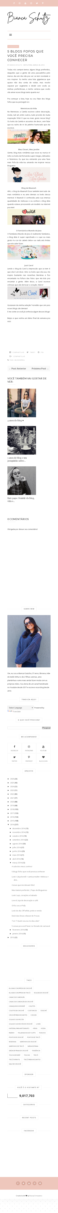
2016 (12, 817)
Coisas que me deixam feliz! (23, 885)
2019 (12, 805)
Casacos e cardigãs (17, 997)
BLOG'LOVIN (43, 761)
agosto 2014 (17, 843)
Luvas (38, 1024)
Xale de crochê (15, 1064)
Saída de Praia (33, 1046)
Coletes (32, 1006)
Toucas (27, 1055)
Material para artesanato (19, 1028)
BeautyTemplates (35, 1196)
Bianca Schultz (16, 65)
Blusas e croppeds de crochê (20, 988)
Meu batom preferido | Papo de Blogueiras (29, 890)
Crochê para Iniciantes (18, 1015)
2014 (12, 824)
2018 (12, 809)
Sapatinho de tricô (16, 1046)
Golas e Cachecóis (16, 1019)
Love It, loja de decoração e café (25, 900)
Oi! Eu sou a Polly (19, 905)
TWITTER (14, 761)
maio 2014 (16, 855)
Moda (43, 1028)
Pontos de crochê (16, 1037)
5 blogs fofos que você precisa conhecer (28, 871)
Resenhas (12, 1042)
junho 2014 (16, 851)
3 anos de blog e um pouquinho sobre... (17, 459)
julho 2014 (16, 847)
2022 (12, 794)
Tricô (35, 1055)
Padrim (11, 1033)
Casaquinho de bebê (17, 1006)
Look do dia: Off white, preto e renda (27, 910)
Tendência (36, 1050)
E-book (34, 1015)
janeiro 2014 (17, 933)
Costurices (32, 1010)
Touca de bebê (14, 1055)
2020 (12, 801)
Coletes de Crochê (16, 1010)
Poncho (42, 1033)
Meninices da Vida (29, 108)
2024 (12, 786)
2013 (12, 937)
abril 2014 (16, 859)
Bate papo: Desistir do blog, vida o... (20, 499)
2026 (12, 779)
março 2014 (17, 862)
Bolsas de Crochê (41, 993)
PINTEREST (29, 761)
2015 (12, 820)
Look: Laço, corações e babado (24, 895)
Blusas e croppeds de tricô (19, 993)
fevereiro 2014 (18, 929)
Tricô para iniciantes (32, 1059)
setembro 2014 (18, 840)
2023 (12, 790)
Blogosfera (13, 46)
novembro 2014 (18, 832)
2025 (12, 782)
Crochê (43, 1010)
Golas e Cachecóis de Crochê (20, 1024)
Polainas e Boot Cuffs (26, 1033)
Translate (17, 711)
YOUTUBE (43, 751)
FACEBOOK (14, 751)
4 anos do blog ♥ (15, 420)
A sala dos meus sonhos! (22, 866)
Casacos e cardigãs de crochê (21, 1001)
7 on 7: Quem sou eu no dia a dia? (25, 921)
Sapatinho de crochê (28, 1042)
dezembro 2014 (18, 828)
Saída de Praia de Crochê (18, 1050)
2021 (12, 798)
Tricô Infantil (14, 1059)
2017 (12, 813)
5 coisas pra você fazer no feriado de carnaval (31, 926)
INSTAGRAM (29, 751)
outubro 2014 (17, 836)
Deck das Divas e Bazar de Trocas (26, 916)
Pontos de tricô (33, 1037)
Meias (35, 1028)
